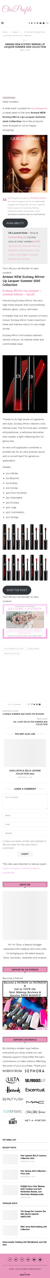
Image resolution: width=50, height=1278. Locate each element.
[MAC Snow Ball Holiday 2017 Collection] (10, 1230)
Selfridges (21, 254)
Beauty (15, 32)
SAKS (37, 241)
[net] (35, 1120)
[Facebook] (29, 23)
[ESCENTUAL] (35, 1088)
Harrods (25, 258)
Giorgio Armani (33, 649)
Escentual (13, 258)
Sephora (13, 250)
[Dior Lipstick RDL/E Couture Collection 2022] (25, 753)
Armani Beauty (17, 237)
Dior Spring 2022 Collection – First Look (34, 1172)
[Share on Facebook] (31, 704)
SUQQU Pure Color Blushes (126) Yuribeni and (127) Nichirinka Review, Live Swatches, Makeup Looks (33, 1190)
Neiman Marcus (31, 245)
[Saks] (35, 1110)
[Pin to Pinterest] (37, 704)
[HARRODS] (13, 1088)
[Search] (47, 23)
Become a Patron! (13, 978)
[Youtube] (40, 23)
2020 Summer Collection (13, 649)
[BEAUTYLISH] (13, 1098)
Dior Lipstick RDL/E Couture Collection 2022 (33, 1156)
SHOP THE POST (16, 590)
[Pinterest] (37, 23)
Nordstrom (14, 245)
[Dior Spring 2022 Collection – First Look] (10, 1175)
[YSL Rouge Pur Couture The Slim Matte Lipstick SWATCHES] (10, 1215)
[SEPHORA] (34, 1070)
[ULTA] (13, 1079)
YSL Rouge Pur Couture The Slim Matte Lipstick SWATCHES (33, 1214)
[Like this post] (29, 704)
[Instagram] (35, 23)
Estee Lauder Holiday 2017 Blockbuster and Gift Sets (25, 1243)
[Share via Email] (40, 704)
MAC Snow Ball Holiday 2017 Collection (34, 1228)
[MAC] (35, 1101)
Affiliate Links (9, 98)
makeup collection (12, 653)
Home (5, 32)
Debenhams (26, 250)
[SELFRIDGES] (35, 1079)
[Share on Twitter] (34, 704)
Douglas (33, 254)
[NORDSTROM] (12, 1070)
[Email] (43, 23)
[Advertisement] (25, 72)
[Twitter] (32, 23)
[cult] (13, 1120)
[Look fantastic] (13, 1110)
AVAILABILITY (15, 223)
